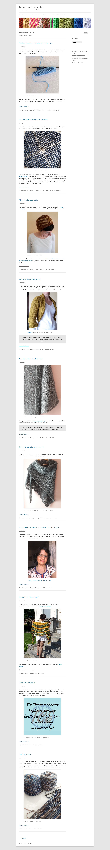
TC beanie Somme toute (28, 200)
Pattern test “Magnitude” (29, 597)
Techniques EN (39, 110)
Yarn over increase (76, 56)
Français (21, 14)
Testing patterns (25, 754)
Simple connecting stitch (77, 62)
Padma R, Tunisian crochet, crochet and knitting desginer (39, 580)
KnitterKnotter (23, 176)
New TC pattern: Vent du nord (30, 359)
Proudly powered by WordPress (26, 843)
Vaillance (29, 332)
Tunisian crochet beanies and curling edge (35, 43)
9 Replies (21, 123)
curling (49, 110)
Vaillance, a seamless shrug (30, 279)
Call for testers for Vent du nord (31, 447)
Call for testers (44, 518)
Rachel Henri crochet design (32, 7)
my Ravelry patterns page (39, 421)
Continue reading (24, 106)
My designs (50, 190)
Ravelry (62, 207)
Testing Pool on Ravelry (45, 606)
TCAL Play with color (27, 683)
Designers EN (33, 587)
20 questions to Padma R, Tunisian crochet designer (39, 527)
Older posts (22, 838)
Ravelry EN (32, 110)
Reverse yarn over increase (78, 55)
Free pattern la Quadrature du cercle (33, 119)
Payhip (23, 209)
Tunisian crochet (36, 14)
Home (27, 14)
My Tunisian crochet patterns (57, 14)
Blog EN (45, 14)
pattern (42, 349)
